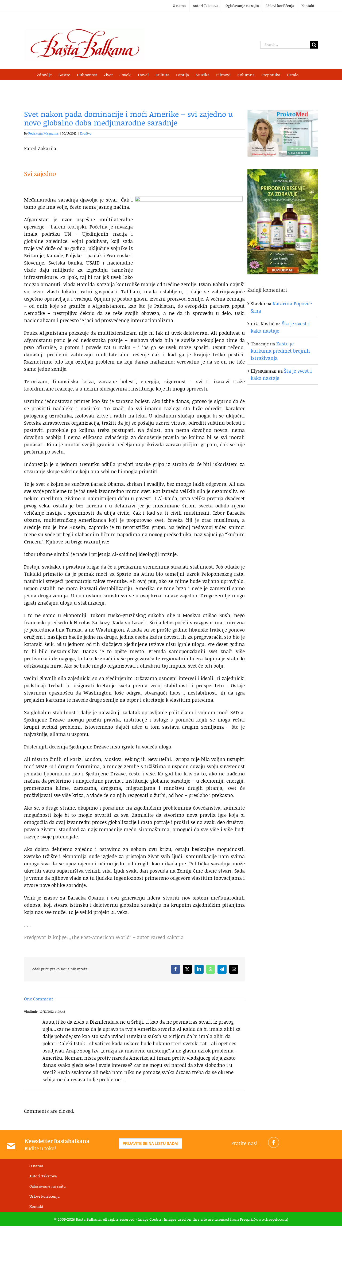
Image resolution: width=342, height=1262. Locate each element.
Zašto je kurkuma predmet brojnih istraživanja (280, 350)
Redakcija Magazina (43, 133)
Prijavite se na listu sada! (150, 1143)
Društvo (86, 133)
